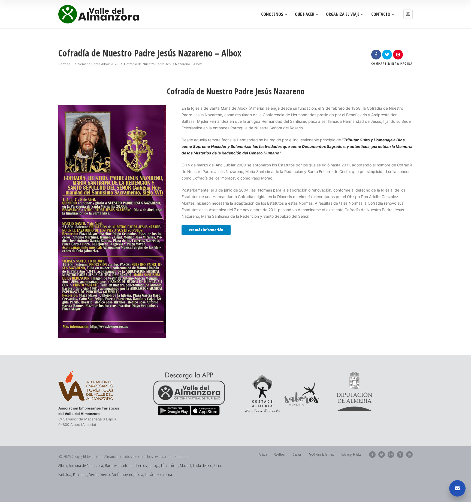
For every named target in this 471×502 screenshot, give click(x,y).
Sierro (105, 474)
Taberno (126, 474)
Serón (93, 474)
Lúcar (174, 465)
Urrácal (150, 474)
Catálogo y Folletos (351, 454)
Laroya (154, 465)
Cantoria (125, 465)
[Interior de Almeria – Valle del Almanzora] (98, 14)
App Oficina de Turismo (321, 454)
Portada (64, 64)
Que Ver (297, 454)
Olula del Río (202, 465)
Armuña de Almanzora (86, 465)
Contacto (380, 14)
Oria (217, 465)
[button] (408, 14)
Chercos (140, 465)
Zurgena (166, 474)
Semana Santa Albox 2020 (98, 64)
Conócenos (272, 14)
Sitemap (181, 456)
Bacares (111, 465)
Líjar (164, 465)
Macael (185, 465)
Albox (62, 465)
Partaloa (64, 474)
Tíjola (139, 474)
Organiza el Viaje (343, 14)
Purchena (80, 474)
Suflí (115, 474)
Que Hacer (304, 14)
